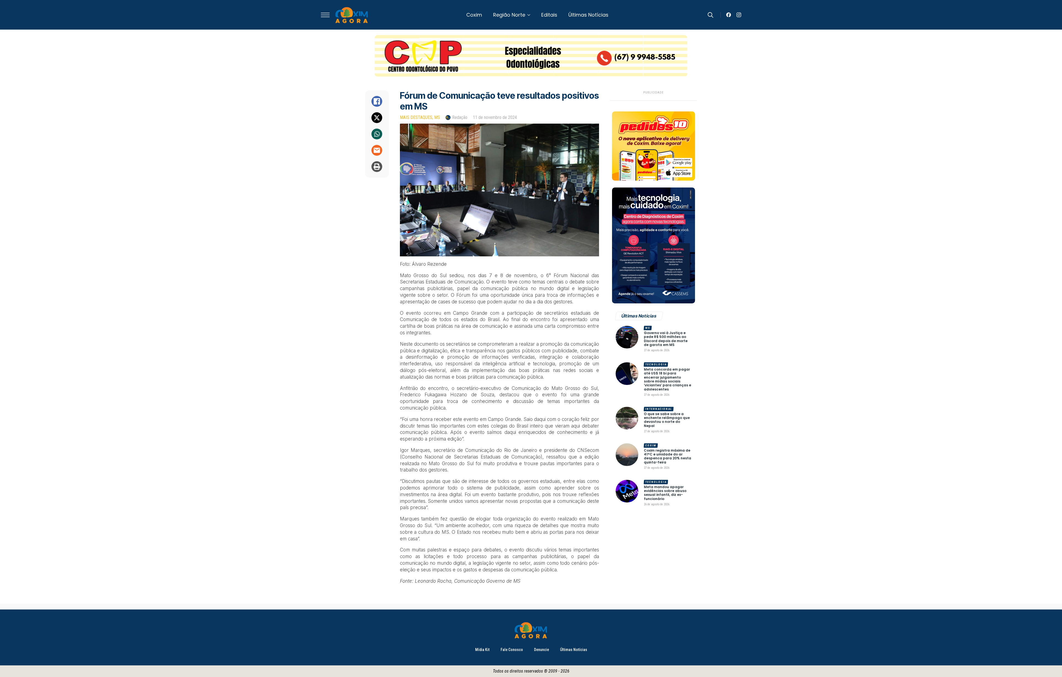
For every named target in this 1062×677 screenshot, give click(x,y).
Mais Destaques (416, 117)
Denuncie (541, 649)
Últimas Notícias (588, 14)
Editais (549, 14)
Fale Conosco (512, 649)
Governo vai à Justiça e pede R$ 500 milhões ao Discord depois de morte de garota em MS (666, 339)
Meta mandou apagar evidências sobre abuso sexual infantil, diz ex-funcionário (665, 493)
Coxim (474, 14)
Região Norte (509, 14)
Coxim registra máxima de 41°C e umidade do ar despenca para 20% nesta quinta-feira (667, 457)
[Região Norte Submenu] (530, 15)
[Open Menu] (325, 15)
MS (437, 117)
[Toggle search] (710, 15)
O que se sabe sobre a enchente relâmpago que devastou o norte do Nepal (667, 420)
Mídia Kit (482, 649)
